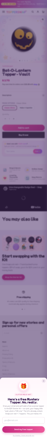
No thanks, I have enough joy (23, 435)
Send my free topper (23, 429)
